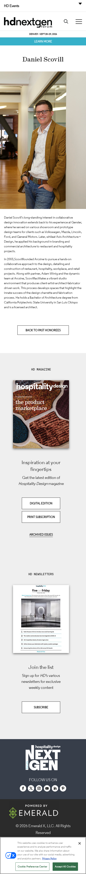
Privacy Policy (49, 858)
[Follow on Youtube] (47, 788)
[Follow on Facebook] (23, 788)
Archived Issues (41, 534)
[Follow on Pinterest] (63, 788)
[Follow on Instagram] (39, 788)
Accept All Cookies (65, 866)
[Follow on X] (31, 788)
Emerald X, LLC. (41, 826)
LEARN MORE (43, 41)
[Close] (79, 843)
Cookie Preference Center (32, 866)
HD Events (11, 6)
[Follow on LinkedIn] (55, 788)
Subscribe (41, 707)
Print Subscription (41, 516)
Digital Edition (41, 503)
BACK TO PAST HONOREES (43, 330)
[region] (43, 855)
